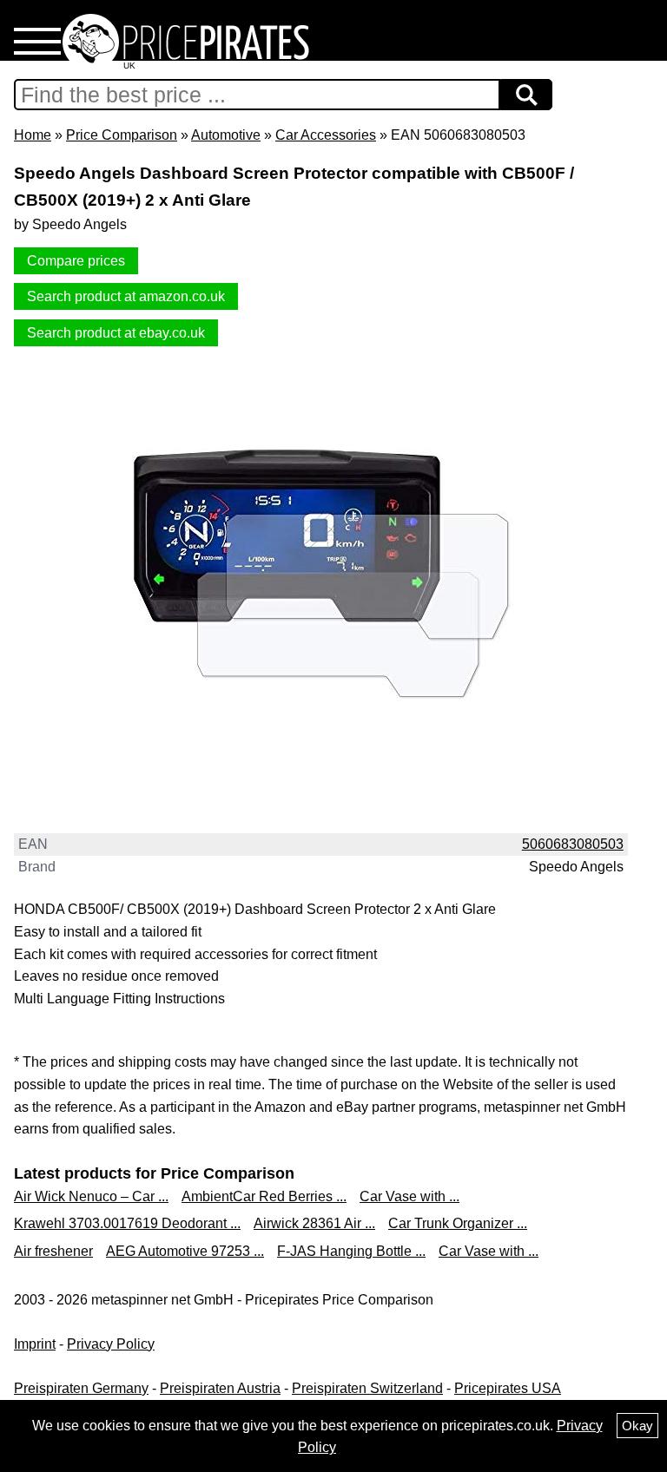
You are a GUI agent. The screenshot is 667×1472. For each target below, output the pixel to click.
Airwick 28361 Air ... (314, 1223)
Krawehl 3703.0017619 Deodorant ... (127, 1223)
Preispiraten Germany (81, 1388)
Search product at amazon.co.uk (126, 296)
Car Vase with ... (409, 1196)
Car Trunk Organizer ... (457, 1223)
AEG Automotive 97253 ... (185, 1251)
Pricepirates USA (507, 1388)
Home (32, 135)
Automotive (226, 135)
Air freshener (53, 1251)
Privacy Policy (111, 1344)
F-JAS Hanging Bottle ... (351, 1251)
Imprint (35, 1344)
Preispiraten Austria (220, 1388)
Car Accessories (325, 135)
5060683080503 (573, 844)
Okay (637, 1425)
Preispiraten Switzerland (367, 1388)
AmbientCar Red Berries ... (264, 1196)
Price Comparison (121, 135)
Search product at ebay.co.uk (116, 332)
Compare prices (76, 260)
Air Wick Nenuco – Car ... (91, 1196)
